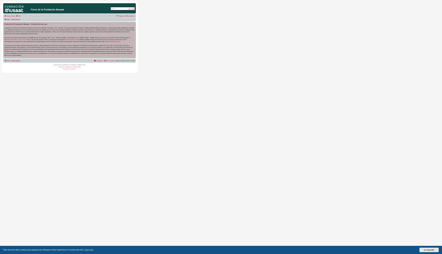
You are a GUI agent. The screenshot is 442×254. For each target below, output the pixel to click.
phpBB (65, 64)
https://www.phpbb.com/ (112, 41)
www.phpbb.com (72, 39)
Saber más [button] (88, 250)
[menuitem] (18, 16)
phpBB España (77, 67)
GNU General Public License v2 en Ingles (17, 39)
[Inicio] (17, 8)
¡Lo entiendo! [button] (429, 250)
